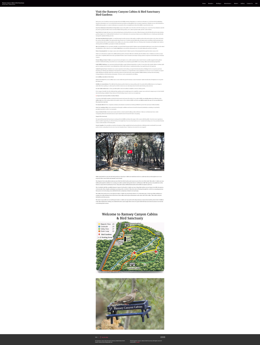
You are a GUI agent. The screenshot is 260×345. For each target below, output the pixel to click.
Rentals (210, 3)
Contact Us (250, 3)
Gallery (243, 3)
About (236, 3)
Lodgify (138, 342)
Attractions (227, 3)
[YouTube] (163, 337)
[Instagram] (164, 337)
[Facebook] (161, 337)
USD (256, 3)
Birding (218, 3)
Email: (96, 342)
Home (204, 3)
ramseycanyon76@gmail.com (105, 342)
